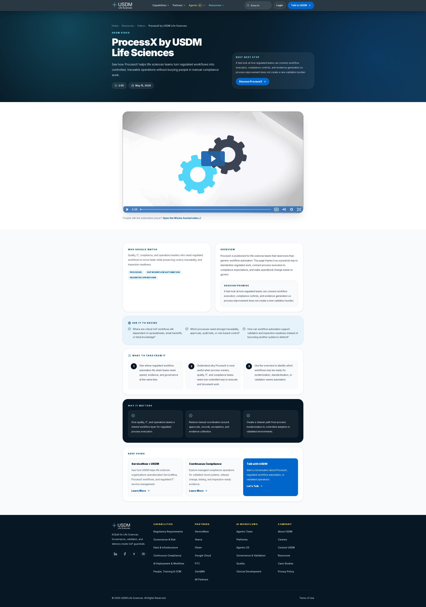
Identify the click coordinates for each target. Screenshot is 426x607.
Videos (141, 25)
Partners (178, 5)
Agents (195, 5)
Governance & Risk (164, 539)
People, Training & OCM (167, 571)
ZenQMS (200, 571)
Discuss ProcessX (250, 81)
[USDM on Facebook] (124, 554)
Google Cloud (203, 555)
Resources (215, 5)
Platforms (242, 539)
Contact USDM (286, 547)
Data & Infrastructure (165, 547)
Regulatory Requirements (168, 531)
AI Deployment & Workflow (168, 563)
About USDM (285, 531)
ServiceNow (202, 531)
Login (279, 5)
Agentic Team (244, 531)
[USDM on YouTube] (143, 554)
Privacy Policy (286, 571)
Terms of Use (306, 598)
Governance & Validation (251, 555)
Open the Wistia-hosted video (181, 218)
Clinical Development (248, 571)
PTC (197, 563)
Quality (240, 563)
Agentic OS (242, 547)
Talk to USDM (299, 5)
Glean (198, 547)
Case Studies (285, 563)
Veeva (198, 539)
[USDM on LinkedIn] (115, 554)
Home (115, 25)
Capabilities (159, 5)
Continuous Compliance (167, 555)
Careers (282, 539)
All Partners (201, 579)
